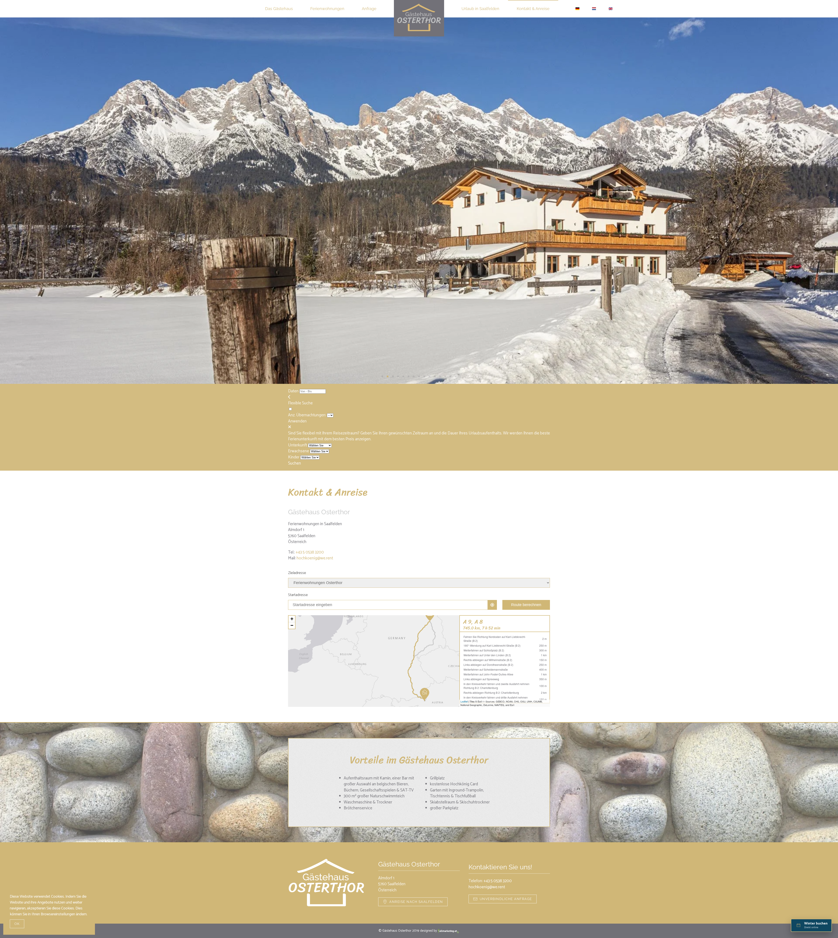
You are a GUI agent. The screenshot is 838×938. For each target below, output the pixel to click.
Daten (293, 391)
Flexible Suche (301, 403)
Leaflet (464, 701)
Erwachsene (298, 451)
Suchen (294, 463)
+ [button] (291, 619)
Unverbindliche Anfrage (506, 899)
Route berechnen (526, 605)
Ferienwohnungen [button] (327, 8)
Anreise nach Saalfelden (416, 902)
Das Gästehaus (279, 8)
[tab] (382, 376)
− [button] (291, 625)
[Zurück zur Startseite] (419, 18)
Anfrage (369, 8)
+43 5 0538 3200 (310, 552)
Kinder (293, 457)
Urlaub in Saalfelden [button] (480, 8)
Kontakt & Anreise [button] (533, 8)
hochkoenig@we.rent (315, 558)
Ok (17, 924)
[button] (10, 200)
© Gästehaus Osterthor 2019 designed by (408, 930)
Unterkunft (297, 445)
